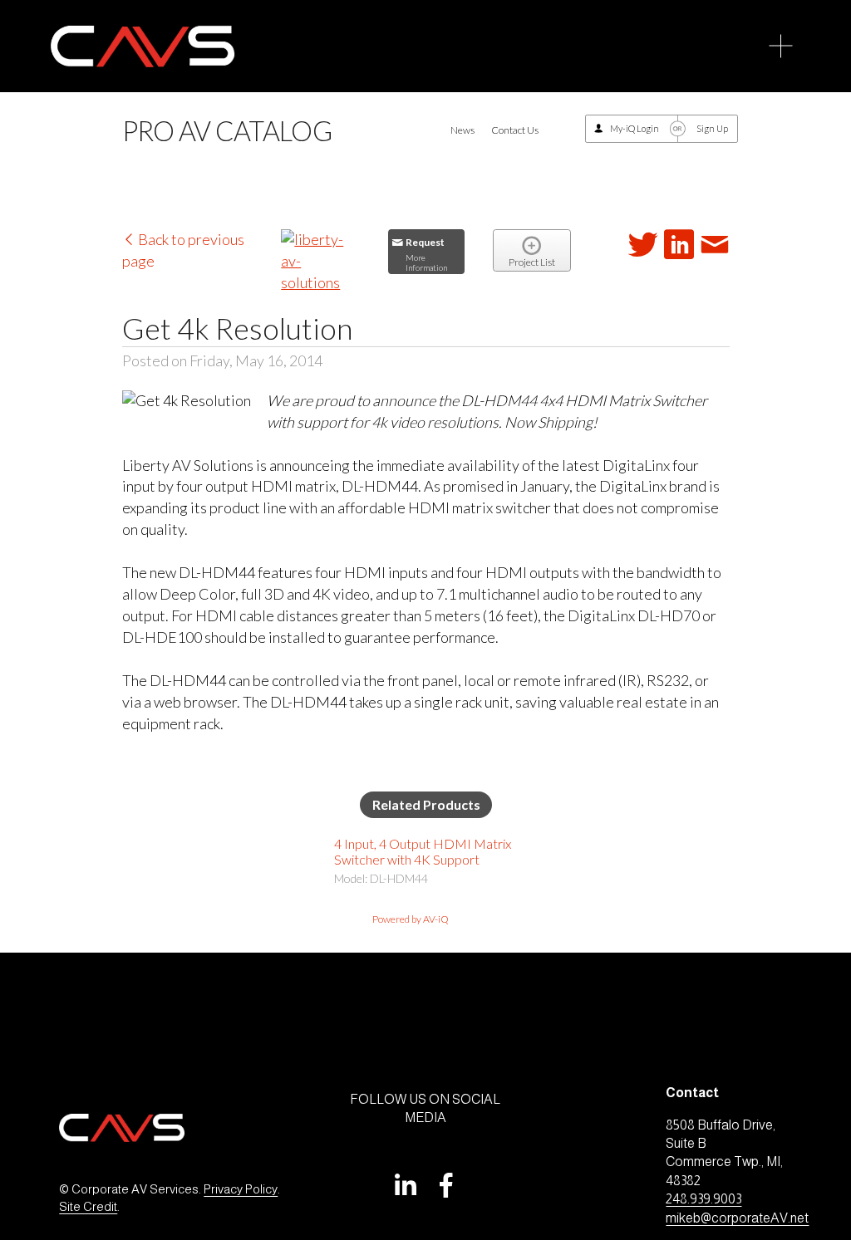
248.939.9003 (703, 1199)
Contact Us (515, 130)
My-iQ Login (634, 128)
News (462, 130)
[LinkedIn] (404, 1185)
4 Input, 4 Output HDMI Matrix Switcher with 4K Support (422, 851)
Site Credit (88, 1206)
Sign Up (712, 128)
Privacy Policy (241, 1189)
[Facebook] (446, 1185)
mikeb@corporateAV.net (737, 1218)
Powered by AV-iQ (410, 919)
